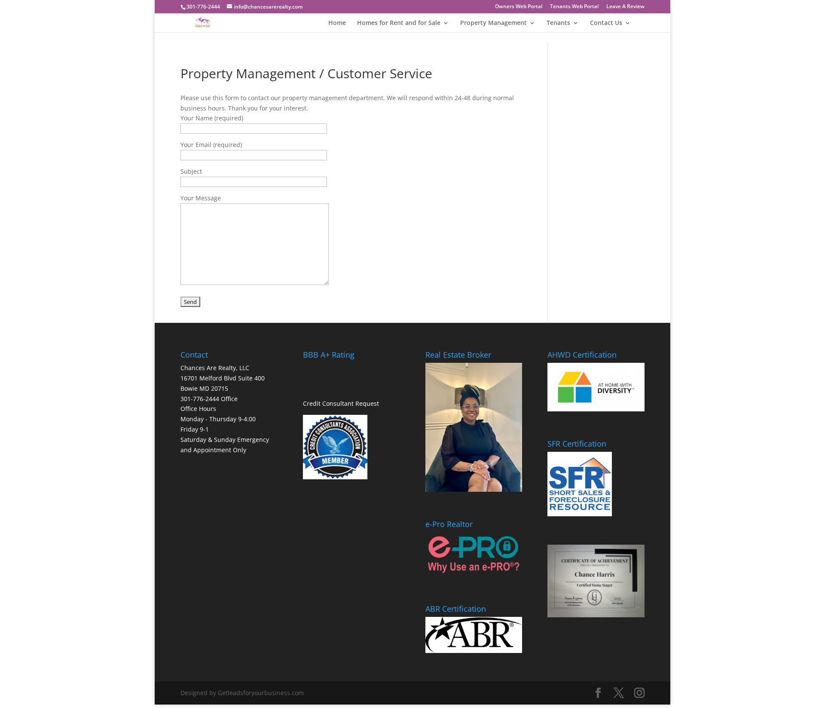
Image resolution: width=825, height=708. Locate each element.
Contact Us (606, 23)
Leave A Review (625, 7)
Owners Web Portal (518, 7)
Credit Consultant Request (341, 403)
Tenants (558, 23)
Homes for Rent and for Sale (398, 23)
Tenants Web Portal (574, 7)
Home (337, 23)
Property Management (493, 23)
